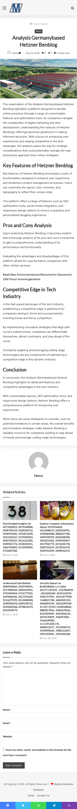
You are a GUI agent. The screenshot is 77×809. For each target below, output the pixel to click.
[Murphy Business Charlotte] (16, 7)
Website (7, 736)
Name (7, 709)
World (44, 23)
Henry (15, 53)
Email (7, 723)
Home (35, 23)
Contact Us (43, 795)
